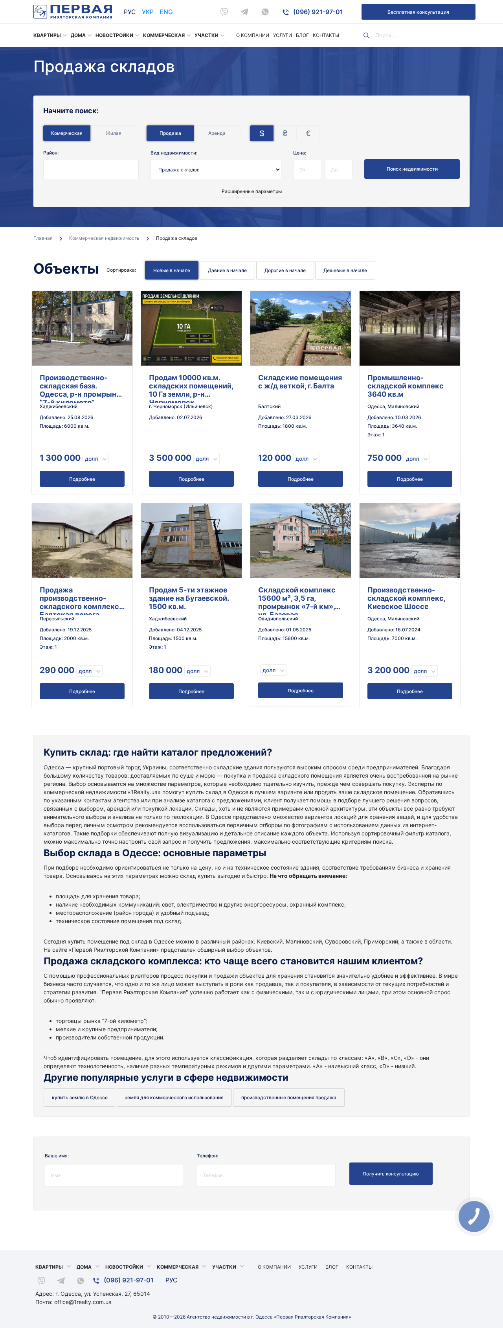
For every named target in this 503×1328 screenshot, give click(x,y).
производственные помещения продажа (288, 1097)
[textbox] (55, 166)
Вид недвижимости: (174, 153)
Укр (148, 12)
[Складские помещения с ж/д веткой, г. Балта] (300, 328)
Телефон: (207, 1156)
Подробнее (82, 479)
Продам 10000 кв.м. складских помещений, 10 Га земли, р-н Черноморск (191, 388)
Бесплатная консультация (418, 12)
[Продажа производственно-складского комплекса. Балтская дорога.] (82, 540)
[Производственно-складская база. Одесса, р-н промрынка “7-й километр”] (82, 328)
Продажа (170, 133)
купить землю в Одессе (80, 1097)
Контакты (326, 35)
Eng (166, 12)
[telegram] (244, 12)
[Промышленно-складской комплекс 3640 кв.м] (410, 328)
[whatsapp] (265, 12)
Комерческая (67, 133)
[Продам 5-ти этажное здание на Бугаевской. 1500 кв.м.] (191, 540)
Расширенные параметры (252, 191)
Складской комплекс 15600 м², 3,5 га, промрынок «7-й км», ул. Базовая (297, 600)
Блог (302, 35)
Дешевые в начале (345, 270)
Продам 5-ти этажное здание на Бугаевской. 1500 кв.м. (189, 598)
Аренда (217, 133)
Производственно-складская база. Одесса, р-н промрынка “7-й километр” (82, 388)
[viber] (224, 12)
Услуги (282, 35)
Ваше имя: (57, 1156)
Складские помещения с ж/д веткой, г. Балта (300, 381)
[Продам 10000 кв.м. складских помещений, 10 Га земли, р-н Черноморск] (191, 328)
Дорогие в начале (285, 270)
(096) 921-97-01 (317, 12)
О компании (252, 35)
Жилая (113, 133)
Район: (51, 153)
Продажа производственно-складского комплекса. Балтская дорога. (82, 600)
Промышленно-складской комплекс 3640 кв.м (405, 385)
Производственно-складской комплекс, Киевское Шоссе (406, 598)
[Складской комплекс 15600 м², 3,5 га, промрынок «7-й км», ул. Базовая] (300, 540)
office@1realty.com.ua (83, 1302)
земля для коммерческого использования (174, 1097)
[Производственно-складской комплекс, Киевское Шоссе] (410, 540)
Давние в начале (227, 270)
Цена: (299, 153)
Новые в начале (171, 270)
